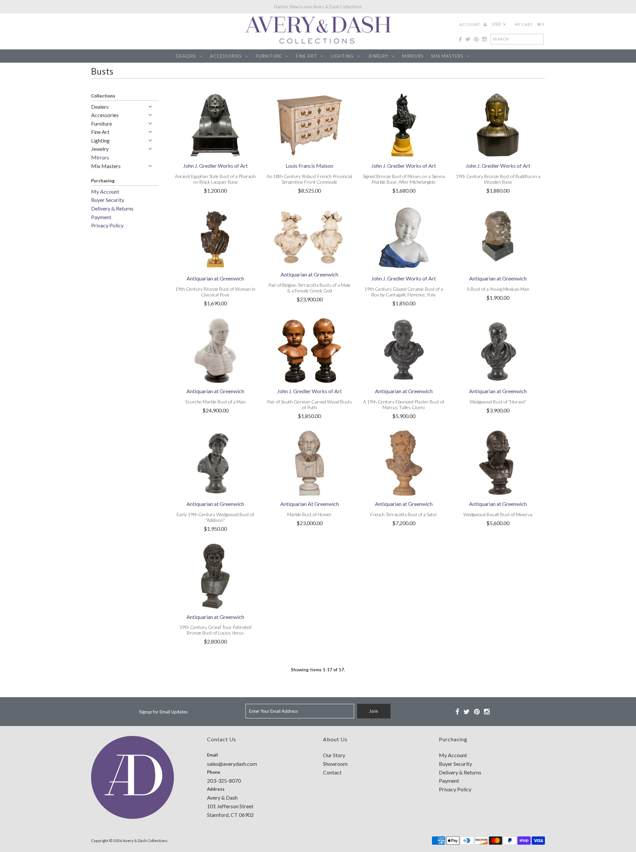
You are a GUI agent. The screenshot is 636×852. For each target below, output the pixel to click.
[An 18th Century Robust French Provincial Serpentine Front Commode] (309, 125)
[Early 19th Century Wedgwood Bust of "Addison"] (215, 463)
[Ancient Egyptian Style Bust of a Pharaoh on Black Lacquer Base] (215, 125)
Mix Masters (447, 56)
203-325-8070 (224, 780)
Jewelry (378, 56)
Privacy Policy (107, 225)
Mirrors (413, 56)
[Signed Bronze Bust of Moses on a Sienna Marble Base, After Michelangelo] (403, 125)
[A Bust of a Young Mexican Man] (498, 238)
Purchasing (103, 180)
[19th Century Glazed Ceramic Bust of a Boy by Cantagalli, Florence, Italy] (403, 238)
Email (212, 755)
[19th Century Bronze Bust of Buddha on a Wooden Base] (498, 125)
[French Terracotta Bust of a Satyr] (403, 463)
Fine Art (306, 56)
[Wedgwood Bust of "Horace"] (498, 350)
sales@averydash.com (232, 764)
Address (216, 789)
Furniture (269, 56)
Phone (213, 772)
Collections (103, 95)
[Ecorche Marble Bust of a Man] (215, 350)
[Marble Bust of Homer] (309, 463)
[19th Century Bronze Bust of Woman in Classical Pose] (215, 238)
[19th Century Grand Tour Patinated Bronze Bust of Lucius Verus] (215, 576)
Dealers (186, 56)
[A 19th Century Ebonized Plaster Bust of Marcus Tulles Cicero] (403, 350)
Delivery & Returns (112, 208)
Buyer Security (107, 200)
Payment (101, 217)
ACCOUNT (470, 24)
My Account (105, 191)
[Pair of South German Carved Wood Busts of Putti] (309, 350)
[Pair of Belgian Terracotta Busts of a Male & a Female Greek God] (309, 236)
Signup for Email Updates (163, 711)
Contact (332, 772)
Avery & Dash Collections (145, 840)
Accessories (226, 56)
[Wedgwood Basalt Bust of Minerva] (498, 463)
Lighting (342, 56)
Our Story (334, 755)
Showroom (335, 764)
